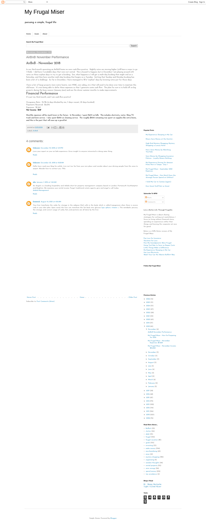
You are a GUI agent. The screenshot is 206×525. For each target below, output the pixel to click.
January (151, 386)
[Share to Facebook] (60, 127)
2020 (148, 319)
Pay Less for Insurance (152, 238)
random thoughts (152, 463)
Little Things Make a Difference (156, 248)
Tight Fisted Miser (152, 487)
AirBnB (35, 131)
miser (148, 454)
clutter (148, 431)
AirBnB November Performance (160, 332)
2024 (148, 306)
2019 (148, 323)
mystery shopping (152, 457)
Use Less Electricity (151, 252)
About (45, 34)
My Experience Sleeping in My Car (159, 135)
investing (149, 445)
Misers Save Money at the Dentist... (159, 139)
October (151, 356)
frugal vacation (152, 440)
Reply (35, 155)
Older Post (133, 297)
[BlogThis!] (55, 127)
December (152, 329)
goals (148, 443)
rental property (152, 465)
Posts (149, 198)
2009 (148, 418)
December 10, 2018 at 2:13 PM (52, 148)
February (151, 383)
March (150, 379)
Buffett (148, 428)
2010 (148, 415)
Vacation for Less (150, 241)
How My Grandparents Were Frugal (157, 243)
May (150, 373)
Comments (151, 202)
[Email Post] (48, 127)
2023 (148, 309)
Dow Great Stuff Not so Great (157, 186)
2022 (148, 312)
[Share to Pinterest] (63, 127)
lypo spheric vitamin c (110, 207)
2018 (148, 326)
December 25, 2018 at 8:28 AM (52, 163)
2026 (148, 299)
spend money (151, 471)
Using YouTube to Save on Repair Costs (159, 245)
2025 (148, 302)
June (150, 369)
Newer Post (31, 297)
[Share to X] (57, 127)
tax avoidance (151, 474)
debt (148, 434)
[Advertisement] (82, 275)
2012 (148, 408)
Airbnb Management (41, 190)
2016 (148, 394)
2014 (148, 401)
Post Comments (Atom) (46, 301)
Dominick (36, 202)
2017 (148, 391)
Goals (36, 34)
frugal (148, 437)
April (150, 376)
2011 (148, 411)
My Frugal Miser (44, 12)
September (152, 359)
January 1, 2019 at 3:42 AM (46, 182)
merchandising (151, 451)
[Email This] (52, 127)
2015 (148, 397)
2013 (148, 404)
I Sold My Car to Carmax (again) (158, 182)
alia (34, 182)
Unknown (36, 148)
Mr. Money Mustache (152, 484)
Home (28, 34)
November (152, 352)
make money (150, 448)
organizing (150, 460)
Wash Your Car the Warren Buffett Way (159, 255)
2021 (148, 316)
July (150, 366)
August (151, 362)
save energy (150, 468)
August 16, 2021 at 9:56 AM (51, 202)
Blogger (113, 518)
